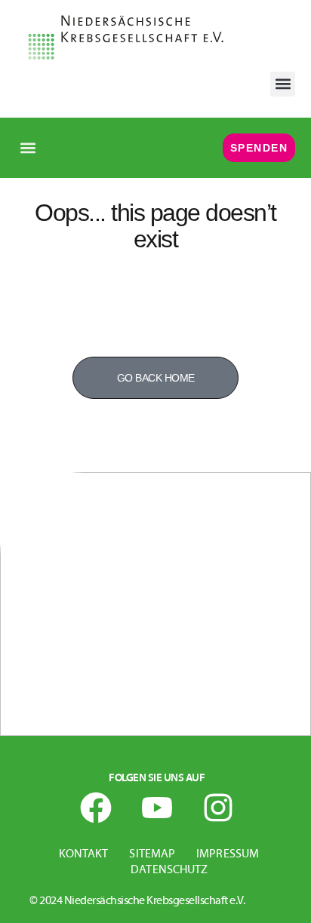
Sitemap (152, 854)
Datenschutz (169, 870)
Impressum (227, 854)
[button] (282, 84)
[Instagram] (218, 807)
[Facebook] (96, 807)
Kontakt (84, 854)
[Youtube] (157, 807)
